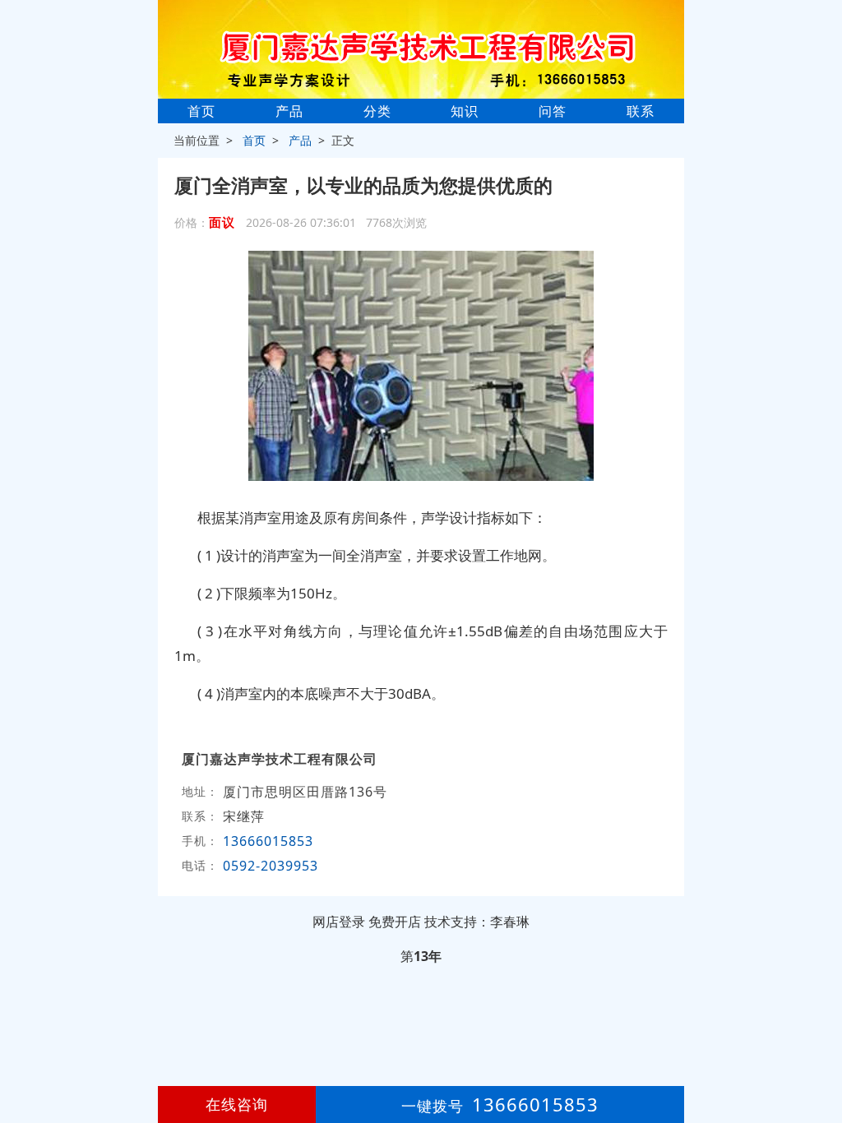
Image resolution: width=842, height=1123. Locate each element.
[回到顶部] (820, 1060)
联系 (641, 111)
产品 (289, 111)
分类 (377, 111)
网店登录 (338, 922)
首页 (201, 111)
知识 (465, 111)
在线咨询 (237, 1104)
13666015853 (268, 841)
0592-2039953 (272, 866)
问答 (553, 111)
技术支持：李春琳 (477, 922)
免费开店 (394, 922)
